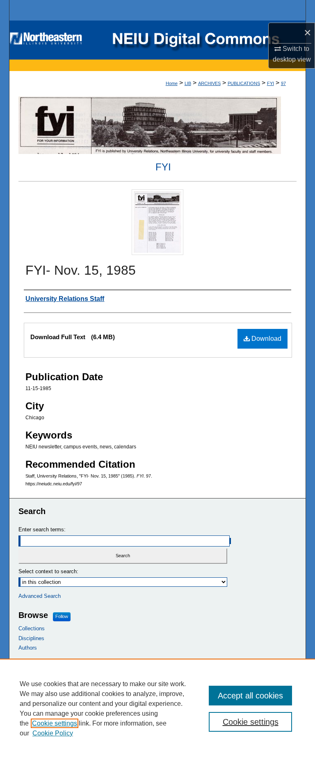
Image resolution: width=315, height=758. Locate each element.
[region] (157, 708)
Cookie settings (54, 723)
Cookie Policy (52, 733)
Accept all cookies (250, 695)
